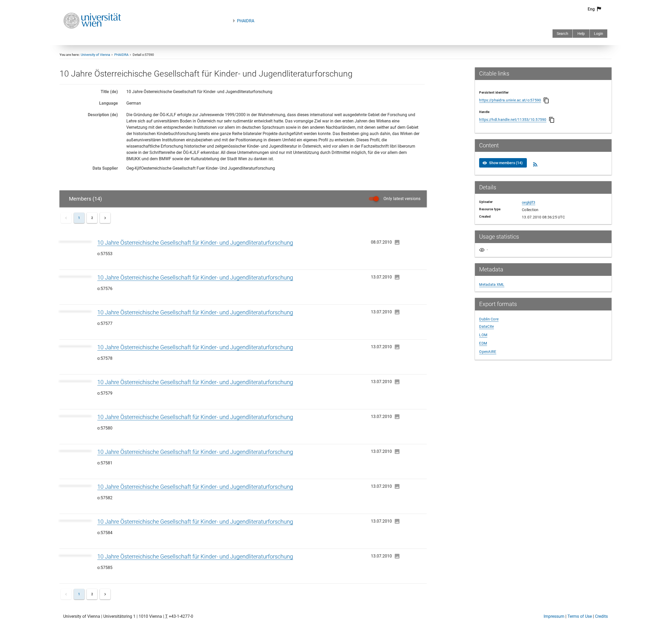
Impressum (554, 616)
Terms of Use (579, 616)
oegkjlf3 (528, 202)
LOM (483, 335)
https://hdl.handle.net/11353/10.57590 (512, 119)
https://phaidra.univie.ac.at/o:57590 (510, 100)
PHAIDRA (245, 20)
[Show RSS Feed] (535, 164)
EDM (483, 343)
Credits (601, 616)
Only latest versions (401, 198)
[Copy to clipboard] (546, 100)
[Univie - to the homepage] (92, 35)
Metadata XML (491, 284)
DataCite (486, 326)
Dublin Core (489, 319)
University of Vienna (95, 55)
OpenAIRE (487, 352)
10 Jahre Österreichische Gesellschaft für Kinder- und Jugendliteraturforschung (195, 242)
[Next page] (105, 218)
